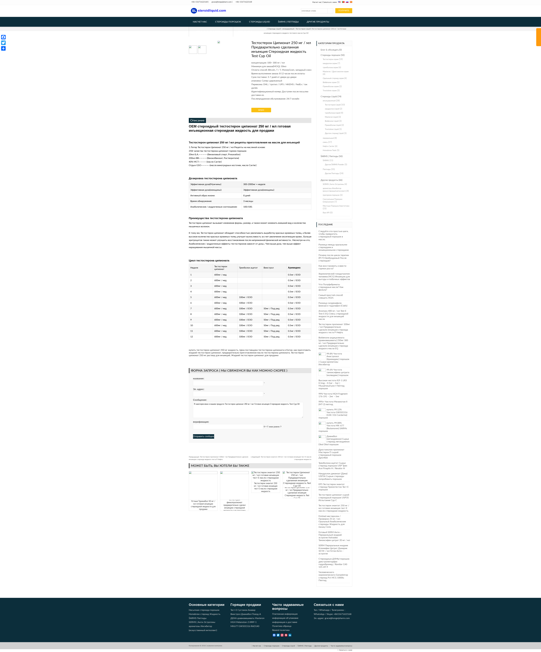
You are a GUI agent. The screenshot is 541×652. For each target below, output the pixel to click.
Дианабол (246, 614)
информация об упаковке (285, 618)
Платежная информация (285, 614)
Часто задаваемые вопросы (211, 32)
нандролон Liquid (332, 109)
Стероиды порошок (228, 22)
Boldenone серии (329, 82)
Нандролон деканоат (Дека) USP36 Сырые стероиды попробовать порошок (333, 476)
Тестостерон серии (330, 59)
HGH (233, 622)
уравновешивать (245, 618)
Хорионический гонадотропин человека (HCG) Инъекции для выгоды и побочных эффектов (334, 276)
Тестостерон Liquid (333, 105)
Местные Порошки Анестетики (336, 206)
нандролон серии (330, 63)
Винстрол (235, 614)
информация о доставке (284, 622)
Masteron (259, 618)
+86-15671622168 (199, 2)
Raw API (326, 213)
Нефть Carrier (328, 146)
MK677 (234, 626)
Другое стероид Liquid (334, 133)
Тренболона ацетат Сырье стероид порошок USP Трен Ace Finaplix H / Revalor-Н (333, 466)
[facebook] (3, 37)
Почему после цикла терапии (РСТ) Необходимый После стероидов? (334, 258)
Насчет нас (317, 2)
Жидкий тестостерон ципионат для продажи (254, 355)
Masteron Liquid (331, 117)
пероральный (328, 138)
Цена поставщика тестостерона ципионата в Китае (265, 350)
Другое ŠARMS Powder (334, 165)
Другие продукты (318, 22)
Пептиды (327, 169)
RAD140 (255, 626)
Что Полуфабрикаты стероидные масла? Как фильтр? (331, 287)
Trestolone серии (330, 91)
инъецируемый (329, 101)
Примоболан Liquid (333, 125)
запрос (261, 110)
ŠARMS (326, 161)
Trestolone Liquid (332, 129)
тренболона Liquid (332, 113)
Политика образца (281, 626)
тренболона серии (330, 68)
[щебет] (3, 43)
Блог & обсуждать (330, 50)
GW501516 (244, 626)
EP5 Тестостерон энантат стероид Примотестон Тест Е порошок (334, 487)
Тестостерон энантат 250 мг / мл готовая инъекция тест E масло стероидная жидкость (334, 508)
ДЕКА (233, 618)
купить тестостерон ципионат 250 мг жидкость (213, 350)
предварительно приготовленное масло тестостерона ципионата (256, 353)
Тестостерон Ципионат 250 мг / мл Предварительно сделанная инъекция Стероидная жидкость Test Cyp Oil (296, 493)
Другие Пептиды (332, 173)
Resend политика (281, 630)
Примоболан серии (331, 87)
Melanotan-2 (242, 622)
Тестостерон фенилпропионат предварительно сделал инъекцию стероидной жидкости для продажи (234, 505)
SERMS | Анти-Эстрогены (333, 184)
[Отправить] (3, 48)
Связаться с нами (330, 2)
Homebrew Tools (329, 150)
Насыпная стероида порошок (204, 610)
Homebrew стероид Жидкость (204, 614)
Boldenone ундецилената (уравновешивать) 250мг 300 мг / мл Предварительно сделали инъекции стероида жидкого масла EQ (333, 343)
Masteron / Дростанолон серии (336, 72)
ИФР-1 (253, 622)
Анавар (251, 610)
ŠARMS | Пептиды (288, 22)
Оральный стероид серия (333, 78)
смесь (325, 142)
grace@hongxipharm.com (222, 2)
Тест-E (233, 610)
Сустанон (242, 610)
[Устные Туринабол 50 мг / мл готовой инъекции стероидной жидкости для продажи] (203, 473)
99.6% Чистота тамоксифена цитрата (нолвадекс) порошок (338, 372)
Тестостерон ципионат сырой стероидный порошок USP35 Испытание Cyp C (334, 497)
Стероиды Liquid (259, 22)
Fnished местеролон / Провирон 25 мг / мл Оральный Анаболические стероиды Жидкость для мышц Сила (332, 521)
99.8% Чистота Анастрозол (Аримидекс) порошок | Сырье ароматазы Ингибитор (334, 359)
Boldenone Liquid (332, 121)
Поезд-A (256, 614)
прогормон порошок (331, 195)
